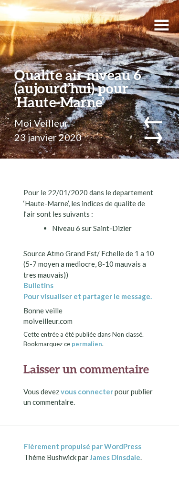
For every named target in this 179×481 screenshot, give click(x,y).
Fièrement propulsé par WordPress (82, 446)
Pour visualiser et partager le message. (87, 296)
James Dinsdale (115, 457)
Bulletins (38, 285)
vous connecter (87, 391)
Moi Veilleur (41, 123)
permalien (87, 344)
